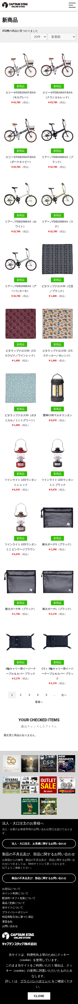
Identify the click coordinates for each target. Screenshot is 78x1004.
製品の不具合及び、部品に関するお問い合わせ (39, 878)
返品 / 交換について (13, 902)
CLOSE (39, 996)
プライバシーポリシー (15, 912)
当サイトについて (12, 907)
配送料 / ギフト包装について (18, 898)
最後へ (39, 701)
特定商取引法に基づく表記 (17, 916)
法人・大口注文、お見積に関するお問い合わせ (39, 843)
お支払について (11, 888)
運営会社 (7, 921)
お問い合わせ (10, 926)
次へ (64, 694)
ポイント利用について (15, 893)
